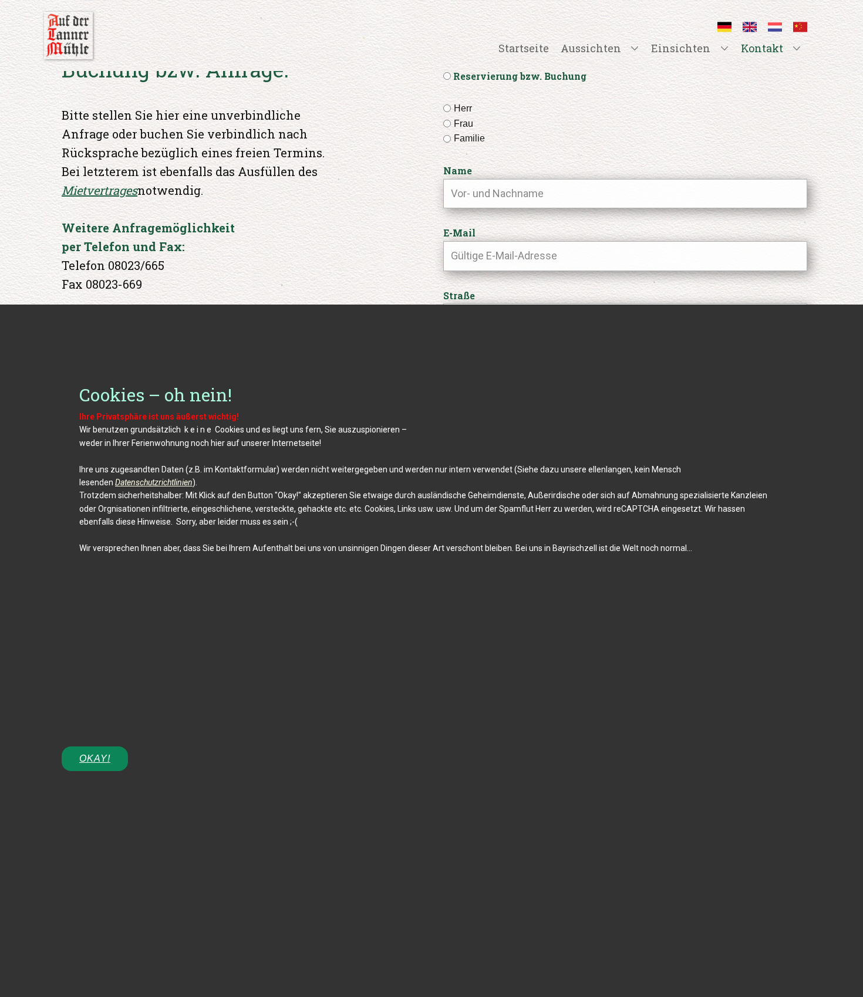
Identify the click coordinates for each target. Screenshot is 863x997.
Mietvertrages (99, 190)
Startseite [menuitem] (523, 48)
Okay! (94, 758)
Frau (463, 124)
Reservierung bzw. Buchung (519, 76)
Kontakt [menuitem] (762, 48)
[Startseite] (68, 35)
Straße (459, 295)
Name (457, 170)
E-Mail (459, 233)
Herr (463, 108)
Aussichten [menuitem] (591, 48)
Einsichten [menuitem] (680, 48)
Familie (469, 138)
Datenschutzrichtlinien (154, 482)
